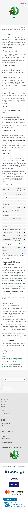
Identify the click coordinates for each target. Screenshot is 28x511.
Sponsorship (5, 425)
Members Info (6, 423)
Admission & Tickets (7, 431)
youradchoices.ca (16, 280)
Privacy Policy (5, 445)
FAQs (3, 436)
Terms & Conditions (7, 442)
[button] (14, 18)
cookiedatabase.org (6, 366)
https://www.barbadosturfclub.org (16, 37)
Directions (5, 434)
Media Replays (6, 438)
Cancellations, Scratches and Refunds (11, 447)
